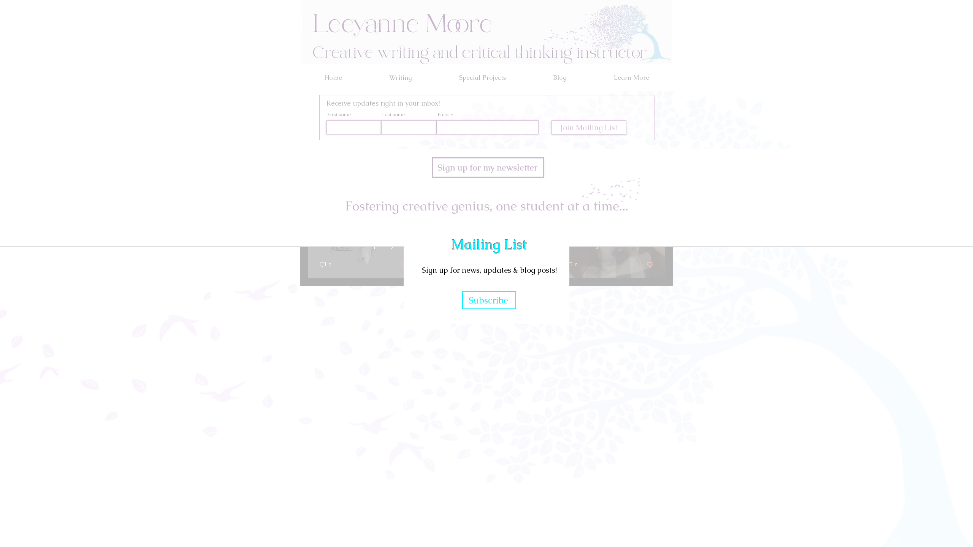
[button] (625, 164)
